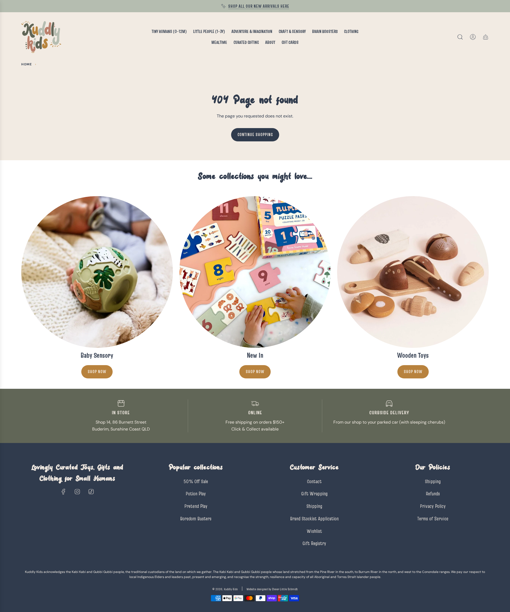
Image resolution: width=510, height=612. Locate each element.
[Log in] (472, 37)
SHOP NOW (255, 371)
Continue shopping (255, 134)
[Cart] (485, 37)
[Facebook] (63, 491)
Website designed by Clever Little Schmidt (272, 589)
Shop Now (97, 371)
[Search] (460, 37)
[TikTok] (91, 491)
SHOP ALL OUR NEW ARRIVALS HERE (258, 6)
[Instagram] (77, 491)
